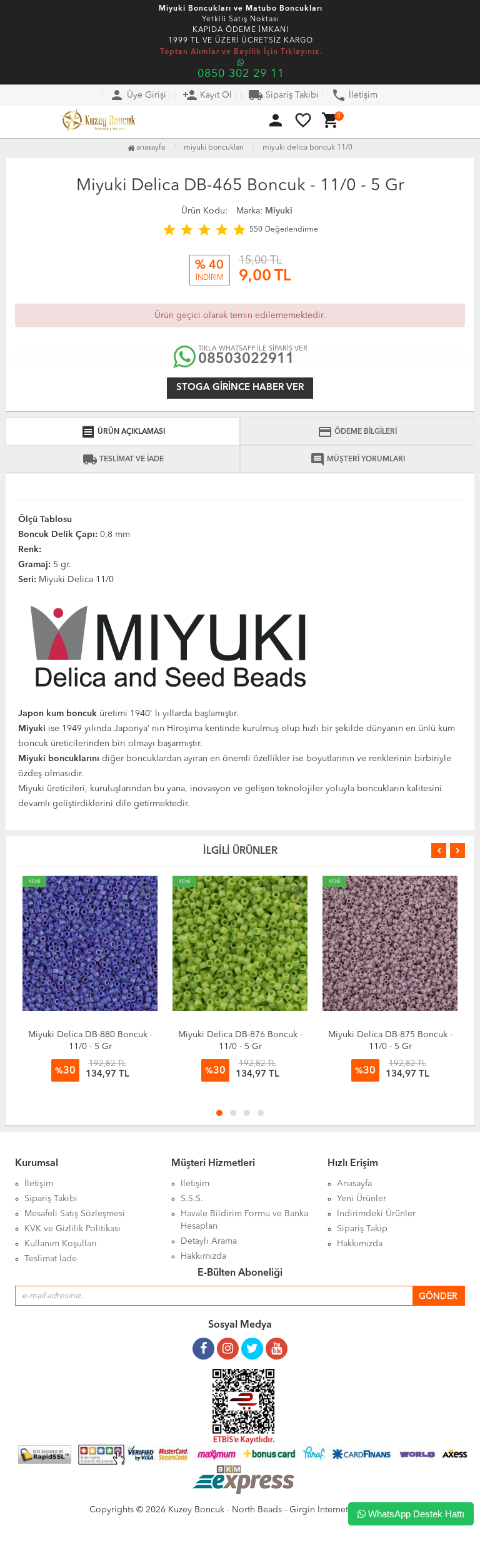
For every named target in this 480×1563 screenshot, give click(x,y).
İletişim (354, 95)
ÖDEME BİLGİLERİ (357, 431)
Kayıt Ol (207, 95)
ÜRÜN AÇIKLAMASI (123, 431)
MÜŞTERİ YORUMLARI (357, 459)
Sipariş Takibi (283, 95)
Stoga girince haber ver (240, 387)
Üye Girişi (137, 95)
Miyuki (278, 211)
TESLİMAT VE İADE (123, 459)
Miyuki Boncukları (214, 147)
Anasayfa (149, 147)
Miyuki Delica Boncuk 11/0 (307, 147)
